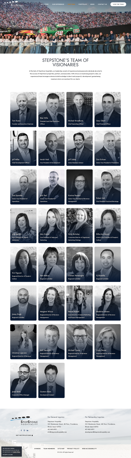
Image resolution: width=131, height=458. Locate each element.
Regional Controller (46, 279)
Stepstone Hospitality (54, 421)
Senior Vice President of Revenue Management (78, 200)
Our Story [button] (45, 4)
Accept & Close (8, 454)
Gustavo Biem (45, 392)
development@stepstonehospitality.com (97, 432)
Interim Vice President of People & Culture (107, 238)
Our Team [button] (71, 4)
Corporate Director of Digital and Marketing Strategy (79, 238)
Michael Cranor (74, 350)
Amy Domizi (44, 234)
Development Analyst (47, 395)
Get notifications (23, 435)
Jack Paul (43, 195)
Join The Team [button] (118, 4)
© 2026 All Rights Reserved (65, 452)
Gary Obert (100, 121)
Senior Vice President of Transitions (107, 163)
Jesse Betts (16, 392)
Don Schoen (101, 159)
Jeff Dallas (72, 159)
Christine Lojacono (19, 353)
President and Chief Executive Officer (49, 122)
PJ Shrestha (100, 276)
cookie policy (16, 452)
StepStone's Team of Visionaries (65, 62)
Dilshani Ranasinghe (76, 276)
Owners (37, 448)
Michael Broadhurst (75, 121)
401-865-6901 (52, 429)
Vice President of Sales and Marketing (49, 238)
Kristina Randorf (74, 195)
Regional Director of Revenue (21, 356)
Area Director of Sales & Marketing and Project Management (79, 316)
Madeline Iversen (103, 312)
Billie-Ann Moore (102, 234)
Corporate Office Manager (20, 395)
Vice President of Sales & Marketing (20, 238)
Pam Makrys (44, 276)
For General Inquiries (56, 417)
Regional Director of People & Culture (21, 277)
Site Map (61, 448)
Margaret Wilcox (46, 312)
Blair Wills (44, 118)
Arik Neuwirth (45, 350)
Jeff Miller (16, 159)
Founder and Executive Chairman (22, 124)
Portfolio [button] (83, 4)
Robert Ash (100, 198)
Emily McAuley (73, 234)
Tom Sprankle (17, 195)
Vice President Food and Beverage (107, 201)
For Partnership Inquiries (94, 417)
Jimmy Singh (16, 314)
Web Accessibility (89, 448)
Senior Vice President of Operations (19, 200)
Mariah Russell (73, 312)
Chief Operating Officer (76, 124)
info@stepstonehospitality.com (57, 432)
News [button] (92, 4)
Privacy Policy (73, 448)
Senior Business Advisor (75, 163)
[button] (23, 109)
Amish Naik (44, 159)
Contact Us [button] (102, 4)
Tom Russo (16, 121)
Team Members (49, 448)
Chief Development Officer (21, 163)
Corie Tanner (101, 350)
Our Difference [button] (58, 4)
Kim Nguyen (17, 273)
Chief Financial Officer (103, 124)
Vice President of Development (50, 163)
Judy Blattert (16, 234)
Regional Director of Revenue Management (49, 316)
